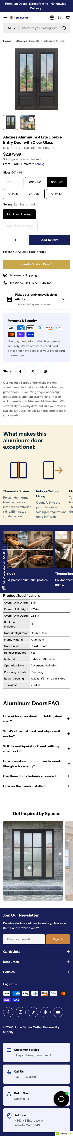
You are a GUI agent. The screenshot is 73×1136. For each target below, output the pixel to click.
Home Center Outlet (28, 1027)
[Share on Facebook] (20, 371)
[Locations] (52, 17)
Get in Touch (22, 1093)
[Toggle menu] (5, 17)
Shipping (8, 159)
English (8, 984)
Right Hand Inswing (21, 227)
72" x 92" (34, 194)
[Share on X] (33, 371)
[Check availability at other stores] (63, 299)
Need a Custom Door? (36, 264)
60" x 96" (57, 182)
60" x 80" (15, 183)
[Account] (59, 17)
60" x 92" (35, 182)
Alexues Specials (27, 41)
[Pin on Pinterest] (45, 371)
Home (7, 41)
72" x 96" (56, 194)
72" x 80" (13, 194)
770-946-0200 (44, 283)
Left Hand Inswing (19, 214)
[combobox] (36, 28)
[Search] (64, 28)
